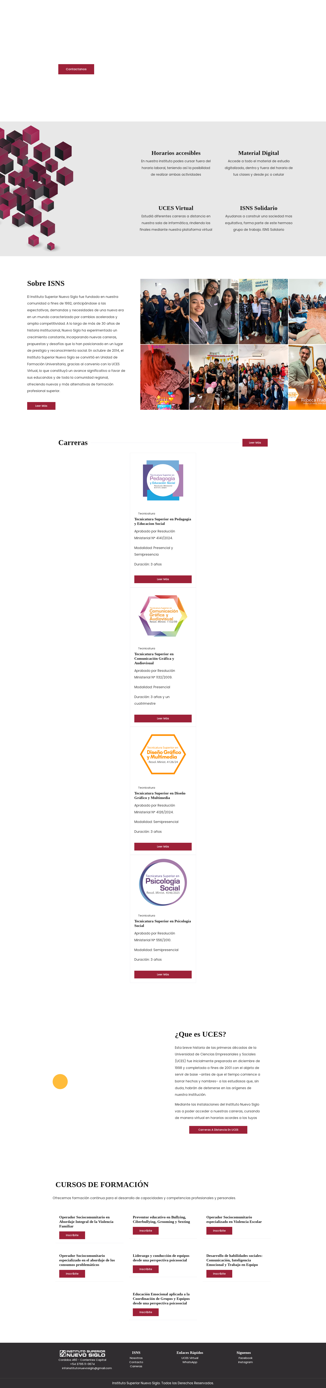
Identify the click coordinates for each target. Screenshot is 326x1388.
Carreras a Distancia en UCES (218, 1130)
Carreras (136, 1366)
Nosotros (136, 1358)
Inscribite (72, 1235)
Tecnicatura (146, 513)
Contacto (136, 1362)
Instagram (245, 1362)
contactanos (76, 69)
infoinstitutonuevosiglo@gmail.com (87, 1368)
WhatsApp (189, 1362)
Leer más (41, 406)
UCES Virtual (189, 1358)
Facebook (245, 1358)
